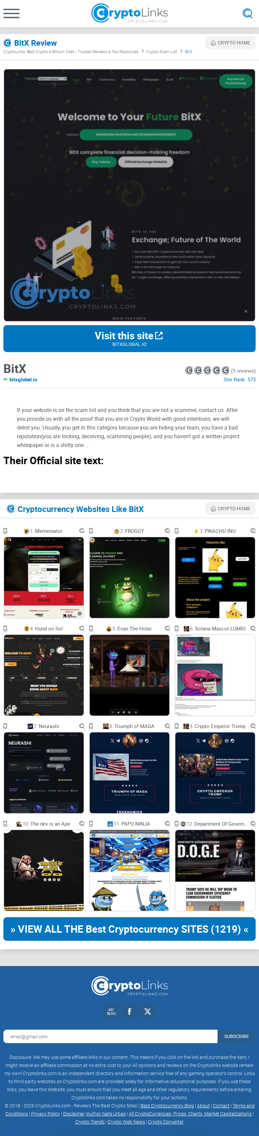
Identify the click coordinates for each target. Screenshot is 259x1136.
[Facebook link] (129, 1011)
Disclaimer (74, 1113)
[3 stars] (207, 370)
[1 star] (189, 370)
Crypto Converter (166, 1121)
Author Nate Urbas (106, 1113)
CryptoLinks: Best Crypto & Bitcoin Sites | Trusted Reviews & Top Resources (70, 51)
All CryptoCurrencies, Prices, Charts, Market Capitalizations (190, 1113)
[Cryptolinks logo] (129, 13)
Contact (221, 1105)
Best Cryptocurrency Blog (167, 1105)
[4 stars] (217, 370)
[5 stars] (225, 370)
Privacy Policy (45, 1113)
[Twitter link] (148, 1011)
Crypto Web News (126, 1121)
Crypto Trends (90, 1121)
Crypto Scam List (161, 51)
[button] (11, 13)
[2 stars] (198, 370)
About (203, 1105)
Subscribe (236, 1036)
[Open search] (247, 13)
